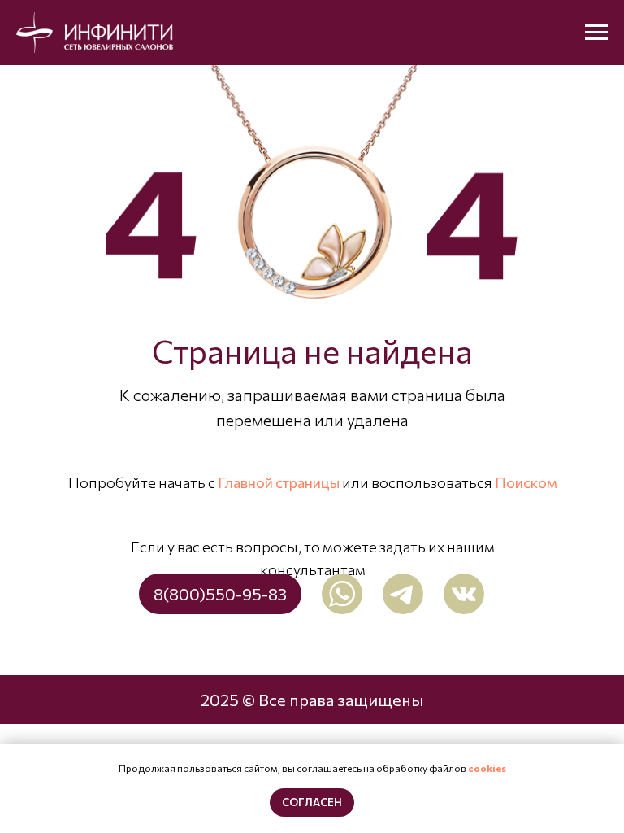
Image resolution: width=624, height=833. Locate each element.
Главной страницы (279, 482)
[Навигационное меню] (596, 32)
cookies (487, 768)
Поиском (526, 482)
